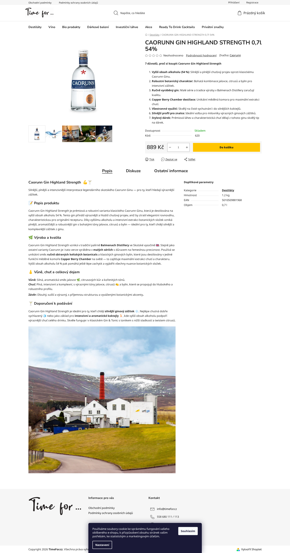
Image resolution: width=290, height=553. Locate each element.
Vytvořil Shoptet (251, 549)
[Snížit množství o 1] (170, 147)
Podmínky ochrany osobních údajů (78, 2)
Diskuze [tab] (133, 171)
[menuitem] (35, 27)
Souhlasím (188, 531)
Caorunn (235, 55)
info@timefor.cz (167, 509)
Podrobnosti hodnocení (201, 55)
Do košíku (226, 147)
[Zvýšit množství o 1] (186, 147)
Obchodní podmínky (39, 2)
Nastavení (102, 545)
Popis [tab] (107, 171)
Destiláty (228, 190)
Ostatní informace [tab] (171, 171)
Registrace (252, 2)
